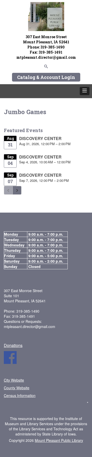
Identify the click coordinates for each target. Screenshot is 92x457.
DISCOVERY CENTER (40, 138)
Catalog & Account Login (46, 77)
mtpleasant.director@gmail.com (46, 57)
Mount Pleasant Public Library (59, 440)
